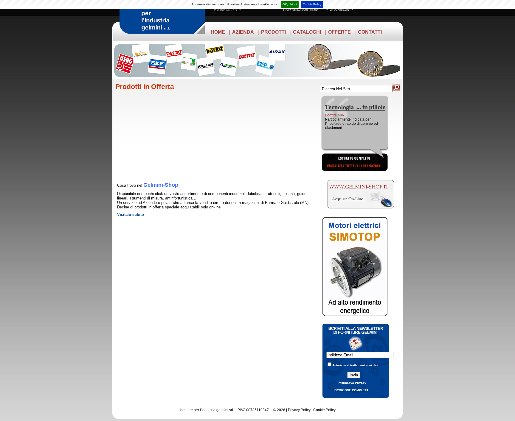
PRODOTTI (273, 32)
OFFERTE (339, 32)
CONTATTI (370, 32)
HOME (218, 32)
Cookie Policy (312, 4)
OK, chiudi (290, 4)
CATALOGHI (307, 32)
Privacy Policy (299, 410)
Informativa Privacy (352, 382)
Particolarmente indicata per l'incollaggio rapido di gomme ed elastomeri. (351, 123)
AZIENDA (243, 32)
